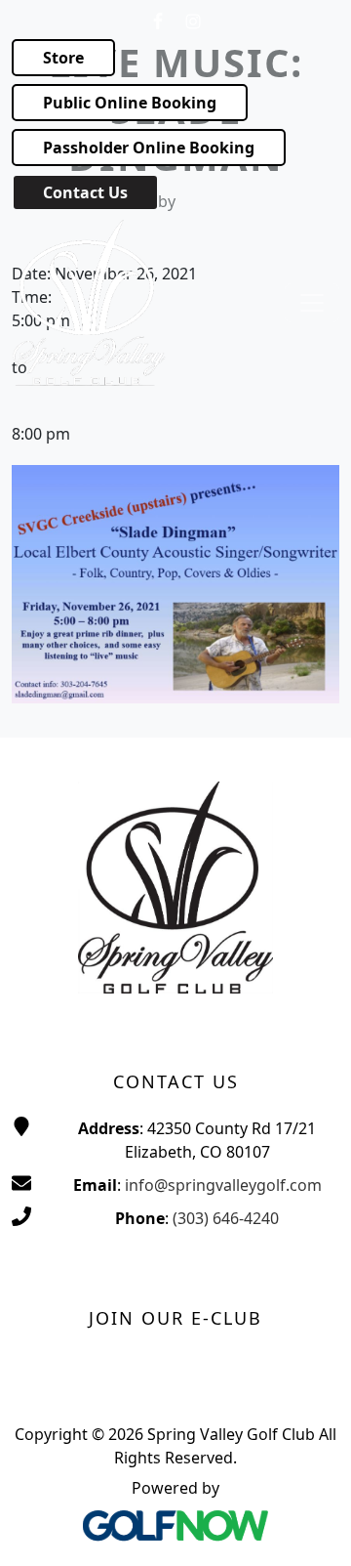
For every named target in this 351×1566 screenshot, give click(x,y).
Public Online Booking (129, 102)
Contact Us (85, 192)
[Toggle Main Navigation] (312, 302)
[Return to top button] (312, 1528)
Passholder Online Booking (148, 147)
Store (63, 57)
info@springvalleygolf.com (223, 1185)
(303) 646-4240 (226, 1218)
